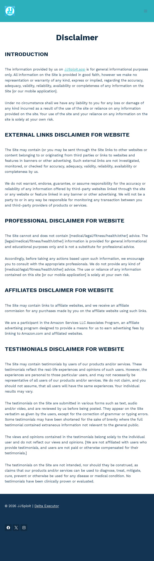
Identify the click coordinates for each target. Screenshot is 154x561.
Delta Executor (46, 506)
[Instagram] (23, 527)
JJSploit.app (74, 69)
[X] (16, 527)
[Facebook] (8, 527)
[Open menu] (145, 11)
